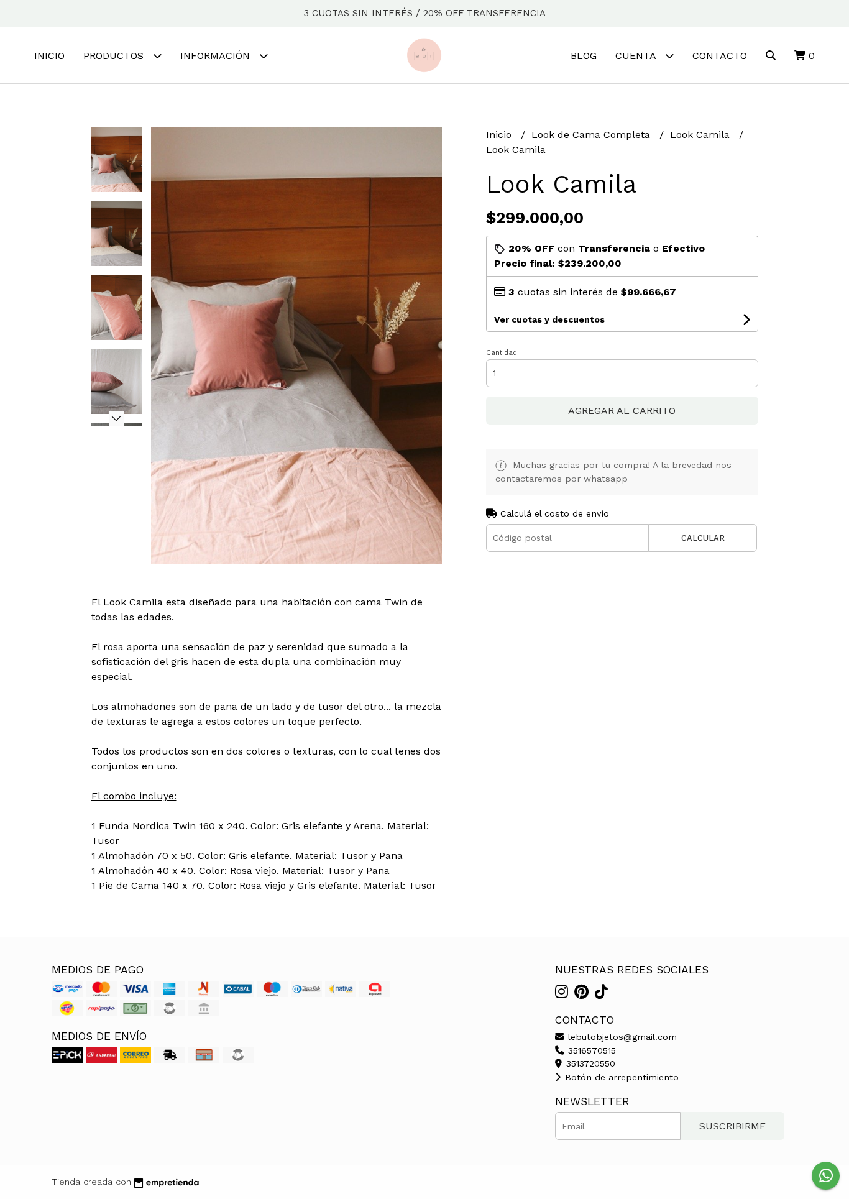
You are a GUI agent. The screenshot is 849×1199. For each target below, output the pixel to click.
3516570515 (590, 1050)
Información (216, 56)
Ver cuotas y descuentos (549, 319)
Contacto (719, 56)
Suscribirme (732, 1126)
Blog (584, 56)
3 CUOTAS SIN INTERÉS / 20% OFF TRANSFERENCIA (425, 13)
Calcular (703, 538)
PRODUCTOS (115, 56)
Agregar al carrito (622, 410)
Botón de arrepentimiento (620, 1077)
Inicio (49, 56)
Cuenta (637, 56)
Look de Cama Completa (592, 134)
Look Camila (701, 134)
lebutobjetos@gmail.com (621, 1037)
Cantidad (501, 353)
